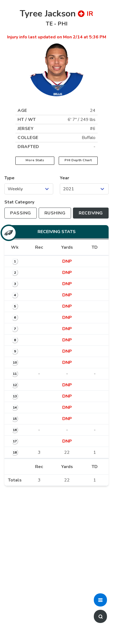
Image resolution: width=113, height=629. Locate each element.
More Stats (35, 160)
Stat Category (19, 202)
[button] (100, 600)
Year (64, 178)
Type (9, 178)
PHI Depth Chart (78, 160)
